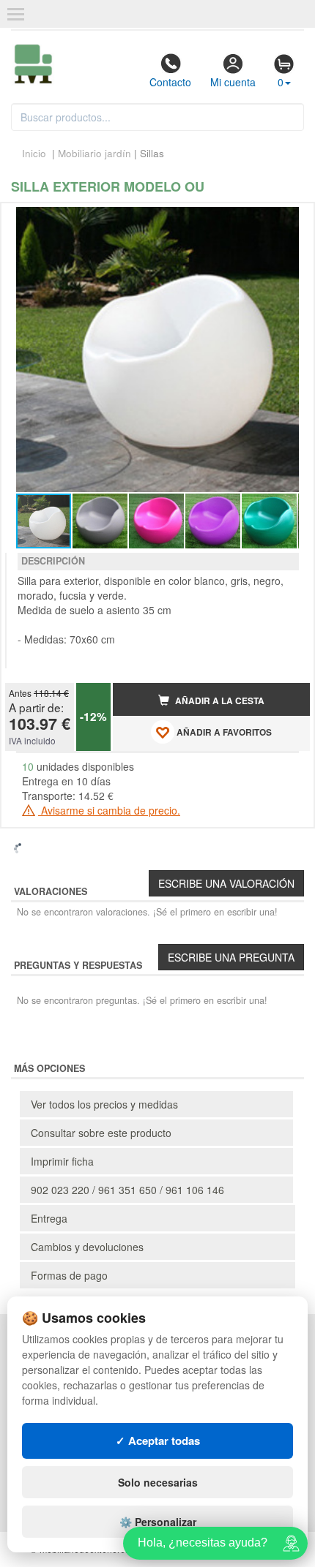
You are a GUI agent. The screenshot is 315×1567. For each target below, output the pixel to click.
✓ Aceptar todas (158, 1440)
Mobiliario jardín (94, 153)
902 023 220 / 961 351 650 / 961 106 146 (127, 1189)
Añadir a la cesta (218, 701)
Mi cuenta (233, 82)
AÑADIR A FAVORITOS (223, 732)
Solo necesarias (158, 1482)
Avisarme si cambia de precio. (109, 810)
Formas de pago (69, 1275)
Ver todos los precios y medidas (104, 1104)
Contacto (170, 82)
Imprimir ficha (62, 1161)
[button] (285, 220)
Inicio (34, 153)
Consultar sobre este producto (101, 1132)
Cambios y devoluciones (87, 1246)
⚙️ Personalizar (157, 1521)
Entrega (49, 1218)
